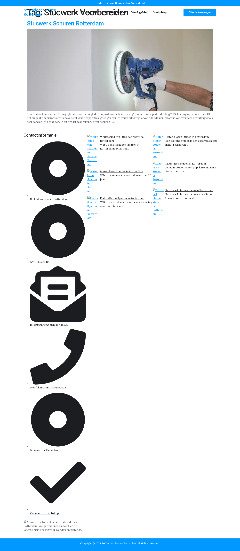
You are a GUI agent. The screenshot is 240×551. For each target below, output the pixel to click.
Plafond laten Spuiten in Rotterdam (122, 198)
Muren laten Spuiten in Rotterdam (121, 171)
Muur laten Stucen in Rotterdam (185, 163)
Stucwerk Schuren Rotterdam (65, 23)
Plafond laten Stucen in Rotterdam (187, 136)
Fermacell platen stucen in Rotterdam (189, 190)
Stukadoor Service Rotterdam (40, 12)
